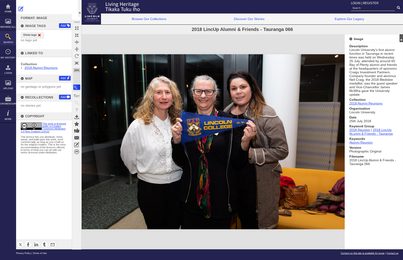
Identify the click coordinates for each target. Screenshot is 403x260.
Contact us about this (76, 137)
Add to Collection (76, 123)
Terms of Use (40, 253)
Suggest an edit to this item (21, 8)
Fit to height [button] (76, 49)
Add (63, 25)
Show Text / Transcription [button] (76, 95)
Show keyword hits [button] (76, 102)
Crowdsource (8, 103)
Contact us (392, 253)
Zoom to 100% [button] (76, 63)
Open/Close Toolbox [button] (79, 8)
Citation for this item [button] (76, 151)
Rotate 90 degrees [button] (76, 56)
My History (8, 57)
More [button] (8, 119)
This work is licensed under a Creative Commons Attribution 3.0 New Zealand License (43, 127)
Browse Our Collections (149, 19)
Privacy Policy (23, 253)
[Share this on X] (20, 241)
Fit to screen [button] (76, 35)
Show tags (30, 35)
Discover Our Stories (249, 19)
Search (8, 42)
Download (76, 116)
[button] (76, 87)
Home (8, 11)
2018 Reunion (359, 130)
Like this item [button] (76, 130)
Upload (8, 88)
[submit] (398, 8)
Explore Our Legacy (349, 19)
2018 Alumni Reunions (41, 68)
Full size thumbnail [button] (76, 28)
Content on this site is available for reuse (363, 253)
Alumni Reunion (361, 142)
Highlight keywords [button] (76, 109)
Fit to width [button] (76, 42)
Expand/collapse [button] (401, 38)
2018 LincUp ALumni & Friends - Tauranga (371, 131)
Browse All (8, 27)
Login (8, 73)
